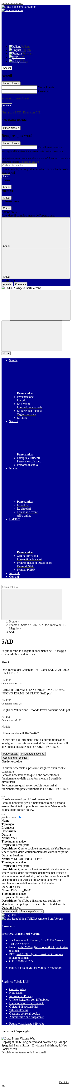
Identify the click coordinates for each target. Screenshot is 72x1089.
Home (13, 621)
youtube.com (10, 817)
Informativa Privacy (21, 996)
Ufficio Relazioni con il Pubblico (29, 999)
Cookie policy (17, 989)
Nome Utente (46, 87)
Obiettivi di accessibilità (23, 1006)
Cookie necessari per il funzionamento (25, 799)
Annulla (7, 284)
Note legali (15, 992)
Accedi (7, 68)
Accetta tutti (15, 757)
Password (44, 91)
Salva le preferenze (31, 911)
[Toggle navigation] (32, 336)
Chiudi (6, 187)
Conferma (20, 284)
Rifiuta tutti (32, 753)
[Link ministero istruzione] (19, 6)
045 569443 (22, 943)
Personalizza (10, 753)
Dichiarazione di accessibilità (26, 1003)
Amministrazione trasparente (26, 1017)
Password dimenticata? (15, 98)
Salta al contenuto (12, 3)
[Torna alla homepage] (36, 288)
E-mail (42, 147)
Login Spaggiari (30, 161)
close (6, 353)
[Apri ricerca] (40, 305)
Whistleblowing (18, 1010)
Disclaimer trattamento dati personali (24, 1052)
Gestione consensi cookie (24, 1013)
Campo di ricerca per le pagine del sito (25, 583)
